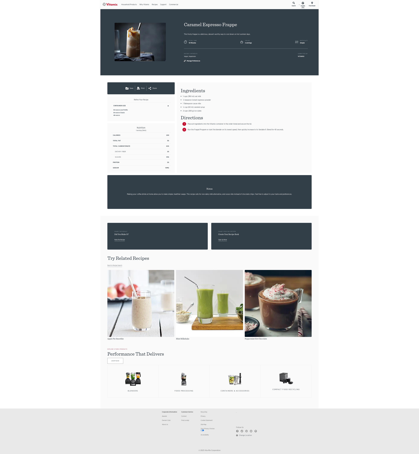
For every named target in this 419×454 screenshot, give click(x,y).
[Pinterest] (246, 431)
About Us (165, 424)
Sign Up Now (222, 240)
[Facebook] (237, 431)
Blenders (133, 391)
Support (163, 4)
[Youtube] (251, 431)
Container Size (119, 106)
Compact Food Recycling (286, 389)
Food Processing (184, 391)
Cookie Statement (207, 420)
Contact (184, 416)
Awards (164, 416)
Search (294, 6)
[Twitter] (242, 431)
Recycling (204, 412)
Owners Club (166, 420)
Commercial (173, 4)
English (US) (303, 7)
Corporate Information (169, 412)
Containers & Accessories (235, 391)
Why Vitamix (144, 4)
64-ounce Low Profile (120, 110)
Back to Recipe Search (114, 265)
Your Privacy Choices (208, 429)
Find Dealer (312, 6)
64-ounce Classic (119, 113)
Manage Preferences (193, 61)
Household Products (129, 4)
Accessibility (205, 435)
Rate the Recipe (119, 240)
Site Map (203, 424)
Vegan (186, 56)
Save (131, 88)
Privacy (203, 416)
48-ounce (116, 115)
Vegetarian (192, 56)
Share (154, 88)
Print (143, 88)
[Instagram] (255, 431)
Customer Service (187, 412)
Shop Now (115, 361)
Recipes (155, 4)
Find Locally (185, 420)
